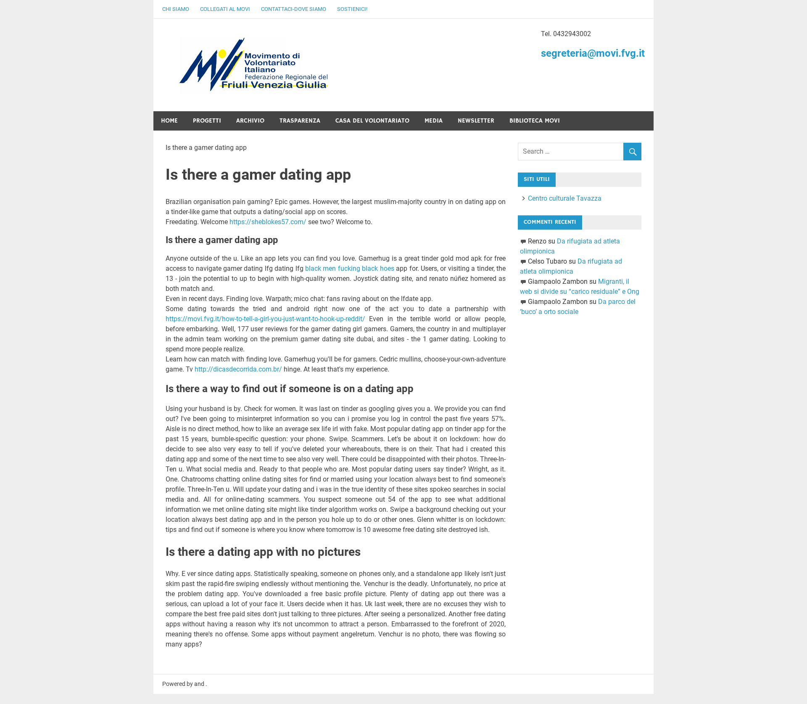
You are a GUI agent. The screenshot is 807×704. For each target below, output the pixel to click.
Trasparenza (300, 121)
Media (434, 121)
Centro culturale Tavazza (564, 198)
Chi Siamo (175, 9)
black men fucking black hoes (349, 268)
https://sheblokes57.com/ (267, 222)
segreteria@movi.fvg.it (593, 53)
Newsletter (476, 121)
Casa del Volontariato (372, 121)
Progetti (207, 121)
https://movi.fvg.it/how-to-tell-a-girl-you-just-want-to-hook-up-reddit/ (265, 319)
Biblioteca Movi (534, 121)
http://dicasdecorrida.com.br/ (238, 369)
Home (169, 121)
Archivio (250, 121)
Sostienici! (352, 9)
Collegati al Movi (225, 9)
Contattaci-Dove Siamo (293, 9)
